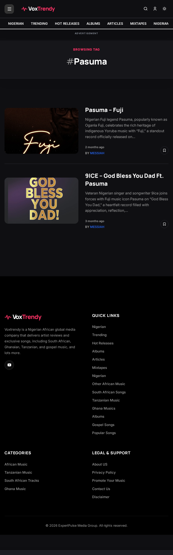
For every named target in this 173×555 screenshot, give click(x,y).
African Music (16, 464)
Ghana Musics (103, 408)
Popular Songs (104, 433)
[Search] (145, 9)
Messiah (97, 153)
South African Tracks (22, 480)
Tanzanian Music (106, 400)
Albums (98, 351)
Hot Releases (103, 343)
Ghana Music (15, 489)
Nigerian (99, 327)
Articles (98, 359)
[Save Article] (164, 150)
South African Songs (109, 392)
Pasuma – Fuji (104, 110)
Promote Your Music (108, 480)
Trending (99, 335)
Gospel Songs (103, 425)
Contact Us (101, 489)
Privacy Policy (104, 472)
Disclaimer (100, 497)
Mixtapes (99, 368)
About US (99, 464)
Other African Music (108, 384)
